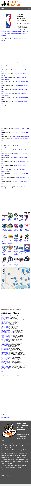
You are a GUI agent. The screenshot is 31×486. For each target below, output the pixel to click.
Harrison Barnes (5, 362)
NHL (10, 449)
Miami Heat (20, 241)
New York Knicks (9, 252)
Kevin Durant (4, 328)
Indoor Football (5, 448)
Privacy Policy (5, 467)
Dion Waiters (4, 361)
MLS (17, 453)
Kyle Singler (4, 366)
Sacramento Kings (10, 263)
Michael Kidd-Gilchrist (7, 365)
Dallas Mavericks (4, 230)
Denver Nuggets (10, 230)
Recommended (22, 465)
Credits (15, 465)
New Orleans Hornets (4, 253)
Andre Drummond (6, 363)
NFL (10, 446)
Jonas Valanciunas (6, 367)
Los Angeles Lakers (10, 242)
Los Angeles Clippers (4, 242)
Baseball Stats (21, 434)
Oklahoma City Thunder (15, 253)
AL (26, 434)
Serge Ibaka (4, 340)
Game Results (5, 79)
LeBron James (5, 316)
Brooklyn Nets (16, 220)
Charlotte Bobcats (21, 220)
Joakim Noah (4, 343)
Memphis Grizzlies (15, 241)
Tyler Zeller (4, 369)
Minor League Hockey (21, 449)
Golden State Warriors (21, 231)
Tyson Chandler (5, 336)
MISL (20, 455)
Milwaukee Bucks (26, 241)
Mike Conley (4, 352)
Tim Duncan (4, 326)
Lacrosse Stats (5, 457)
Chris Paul (4, 323)
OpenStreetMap (21, 288)
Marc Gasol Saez (5, 319)
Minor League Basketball (18, 444)
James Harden (5, 344)
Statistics (20, 38)
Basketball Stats (5, 442)
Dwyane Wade (5, 349)
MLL (11, 457)
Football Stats (5, 446)
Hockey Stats (4, 449)
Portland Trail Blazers (4, 264)
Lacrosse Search (20, 457)
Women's (21, 453)
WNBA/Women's (21, 442)
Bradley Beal (4, 357)
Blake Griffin (4, 334)
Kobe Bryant (4, 325)
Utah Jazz (26, 262)
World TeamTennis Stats (18, 461)
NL (28, 434)
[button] (3, 280)
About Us (3, 465)
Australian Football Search (21, 459)
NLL (14, 457)
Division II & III (10, 455)
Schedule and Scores (15, 467)
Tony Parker (4, 331)
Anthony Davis (5, 358)
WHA (13, 449)
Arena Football (22, 446)
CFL (14, 446)
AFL (17, 446)
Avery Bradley (5, 350)
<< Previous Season (6, 12)
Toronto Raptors (21, 263)
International (12, 453)
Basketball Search (6, 417)
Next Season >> (19, 12)
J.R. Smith (4, 322)
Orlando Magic (21, 252)
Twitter (3, 469)
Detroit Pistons (16, 230)
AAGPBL (20, 436)
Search (3, 371)
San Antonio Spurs (16, 264)
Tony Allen (4, 341)
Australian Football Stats (7, 459)
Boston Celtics (10, 220)
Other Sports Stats (6, 461)
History (13, 12)
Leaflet (15, 288)
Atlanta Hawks (4, 220)
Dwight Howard (5, 345)
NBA (12, 442)
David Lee (4, 347)
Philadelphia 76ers (26, 252)
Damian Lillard (5, 318)
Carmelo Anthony (5, 335)
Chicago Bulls (27, 220)
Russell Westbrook (6, 330)
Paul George (4, 321)
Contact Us (10, 465)
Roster (15, 38)
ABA (15, 442)
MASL (16, 455)
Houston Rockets (27, 230)
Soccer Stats (4, 453)
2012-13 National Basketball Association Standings (14, 31)
